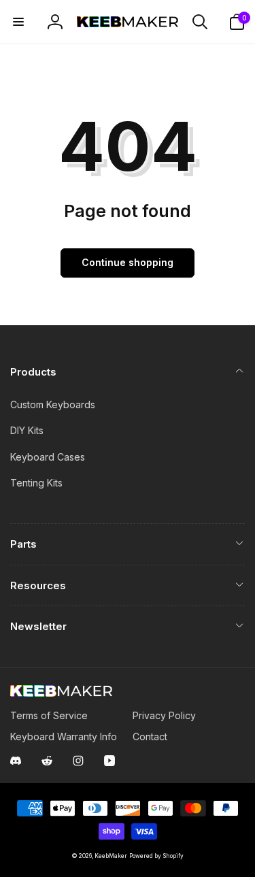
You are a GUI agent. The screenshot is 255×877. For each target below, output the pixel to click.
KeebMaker (111, 856)
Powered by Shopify (156, 856)
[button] (18, 22)
